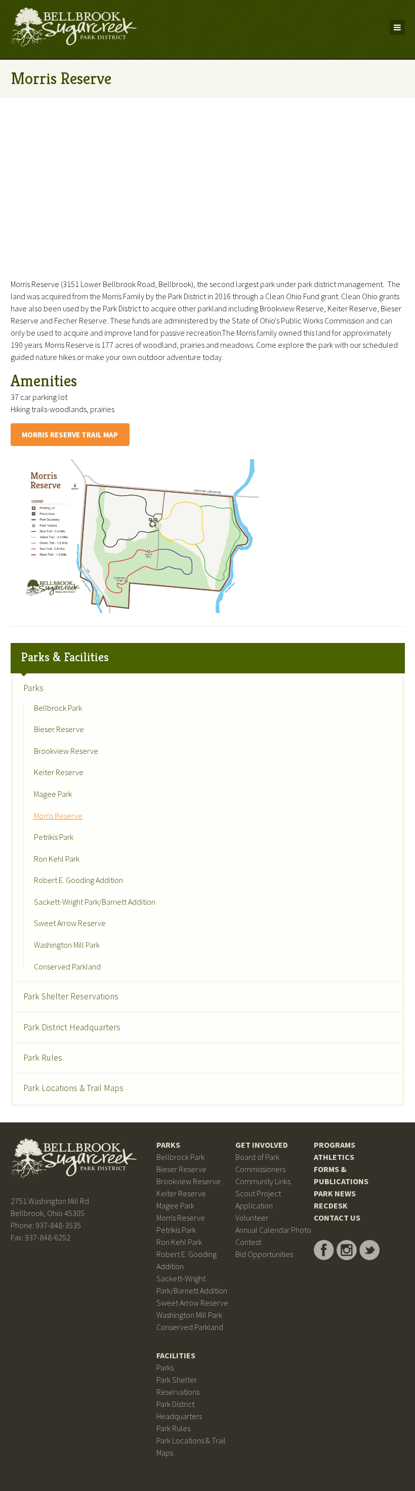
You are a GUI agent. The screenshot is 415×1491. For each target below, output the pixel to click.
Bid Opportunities (264, 1254)
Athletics (334, 1157)
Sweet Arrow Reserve (70, 923)
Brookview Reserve (66, 751)
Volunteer (251, 1218)
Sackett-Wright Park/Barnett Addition (94, 902)
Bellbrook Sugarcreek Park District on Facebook (324, 1250)
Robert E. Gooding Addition (78, 880)
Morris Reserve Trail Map (70, 434)
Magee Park (53, 794)
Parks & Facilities (65, 657)
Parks (33, 688)
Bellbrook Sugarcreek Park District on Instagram (347, 1250)
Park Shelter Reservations (70, 996)
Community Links (262, 1181)
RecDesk (331, 1205)
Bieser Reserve (59, 729)
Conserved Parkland (67, 967)
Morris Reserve (58, 816)
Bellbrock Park (58, 708)
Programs (334, 1145)
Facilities (175, 1355)
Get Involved (261, 1145)
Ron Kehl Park (56, 859)
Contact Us (337, 1218)
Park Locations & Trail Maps (73, 1088)
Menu (397, 27)
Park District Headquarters (71, 1027)
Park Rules (42, 1057)
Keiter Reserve (59, 772)
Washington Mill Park (67, 945)
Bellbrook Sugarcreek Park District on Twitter (369, 1250)
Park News (335, 1193)
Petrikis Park (53, 837)
